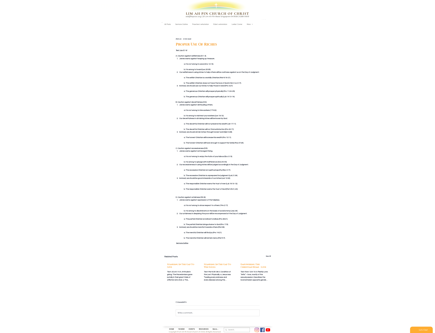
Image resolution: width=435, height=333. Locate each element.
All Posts (167, 24)
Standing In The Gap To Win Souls (217, 266)
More (249, 24)
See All (268, 256)
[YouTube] (268, 330)
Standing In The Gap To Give (180, 266)
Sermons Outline (181, 24)
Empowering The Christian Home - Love (253, 266)
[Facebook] (262, 330)
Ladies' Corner (237, 24)
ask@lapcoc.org (193, 16)
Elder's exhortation (220, 24)
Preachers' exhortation (200, 24)
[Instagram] (257, 330)
